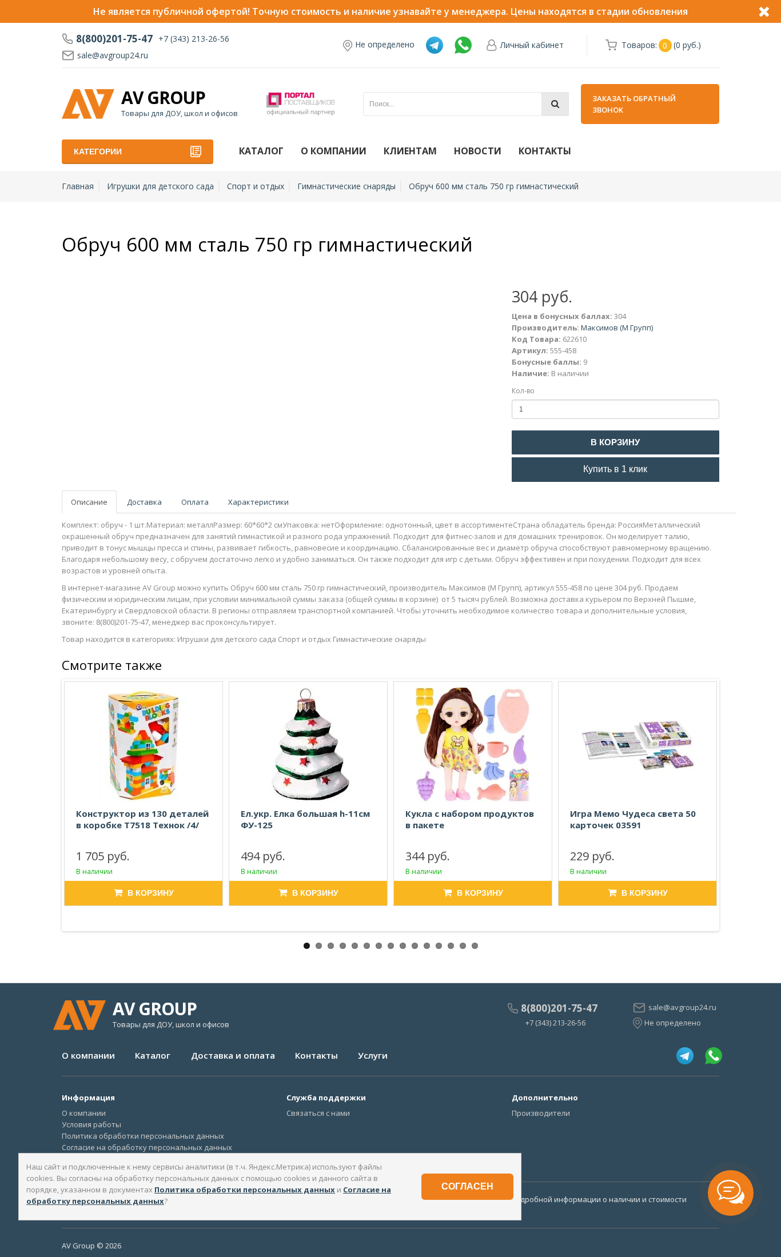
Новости (477, 151)
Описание (89, 502)
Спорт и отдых (255, 186)
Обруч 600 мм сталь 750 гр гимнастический (494, 186)
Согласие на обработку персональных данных (147, 1147)
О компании (333, 151)
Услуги (373, 1055)
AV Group (163, 97)
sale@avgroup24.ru (112, 55)
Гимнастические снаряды (346, 186)
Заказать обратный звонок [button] (634, 104)
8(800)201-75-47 (114, 39)
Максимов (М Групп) (617, 327)
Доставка (144, 502)
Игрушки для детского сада (160, 186)
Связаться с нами (318, 1113)
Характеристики (258, 502)
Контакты (545, 151)
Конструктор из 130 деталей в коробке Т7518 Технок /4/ (142, 819)
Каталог (261, 151)
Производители (541, 1113)
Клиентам (410, 151)
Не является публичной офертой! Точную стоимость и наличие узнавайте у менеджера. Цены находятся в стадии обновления (390, 11)
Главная (78, 186)
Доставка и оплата (233, 1055)
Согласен (467, 1186)
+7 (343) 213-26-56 (193, 38)
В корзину (615, 442)
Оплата (195, 502)
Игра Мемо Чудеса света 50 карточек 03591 (633, 819)
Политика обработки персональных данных (143, 1136)
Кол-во (523, 391)
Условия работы (91, 1124)
